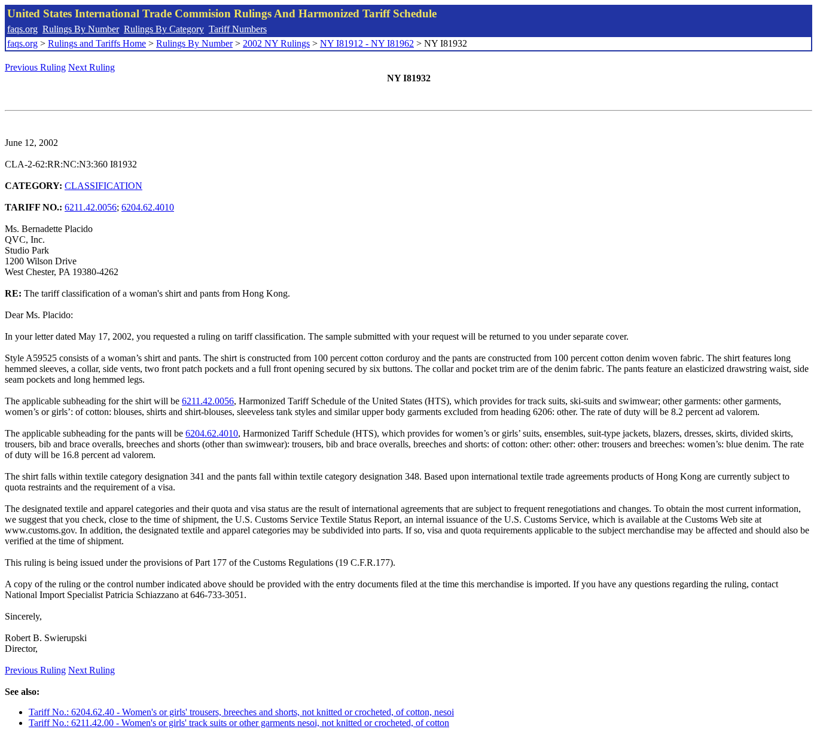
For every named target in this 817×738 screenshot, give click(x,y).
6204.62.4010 (147, 207)
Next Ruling (91, 67)
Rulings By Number (80, 29)
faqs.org (22, 29)
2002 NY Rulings (276, 43)
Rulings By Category (164, 29)
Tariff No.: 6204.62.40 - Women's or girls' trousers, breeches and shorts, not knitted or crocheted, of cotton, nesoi (241, 712)
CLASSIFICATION (103, 186)
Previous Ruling (35, 67)
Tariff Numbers (238, 29)
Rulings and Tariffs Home (97, 43)
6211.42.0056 (91, 207)
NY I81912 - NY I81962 (367, 43)
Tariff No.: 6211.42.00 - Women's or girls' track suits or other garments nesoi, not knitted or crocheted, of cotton (239, 723)
